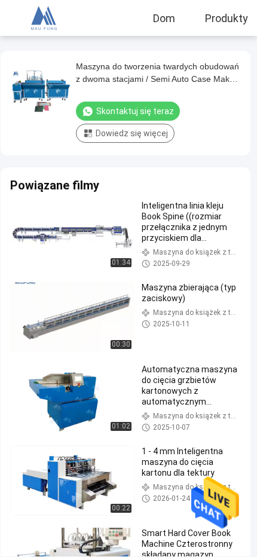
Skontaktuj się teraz (135, 111)
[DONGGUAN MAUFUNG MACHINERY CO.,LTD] (43, 18)
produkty (226, 18)
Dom (164, 18)
